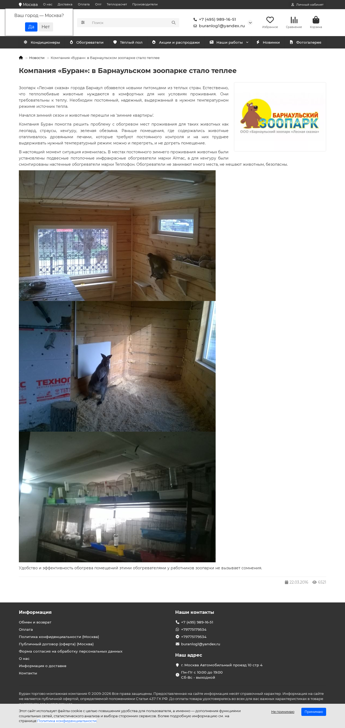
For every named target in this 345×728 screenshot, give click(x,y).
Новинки (271, 42)
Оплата (84, 4)
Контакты (28, 673)
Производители (145, 4)
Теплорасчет (117, 4)
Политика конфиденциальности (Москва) (59, 637)
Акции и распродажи (179, 42)
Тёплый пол (131, 42)
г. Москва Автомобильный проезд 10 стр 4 (222, 665)
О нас (47, 4)
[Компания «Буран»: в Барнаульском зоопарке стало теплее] (280, 116)
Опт (98, 4)
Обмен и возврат (35, 622)
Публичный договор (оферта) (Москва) (56, 644)
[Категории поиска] (83, 22)
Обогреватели (90, 42)
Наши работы (229, 42)
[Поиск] (173, 22)
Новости (36, 58)
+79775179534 (193, 629)
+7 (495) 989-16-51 (217, 19)
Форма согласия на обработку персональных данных (70, 651)
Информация (35, 612)
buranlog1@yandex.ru (222, 25)
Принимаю (314, 712)
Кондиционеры (45, 42)
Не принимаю (282, 712)
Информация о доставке (42, 666)
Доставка (65, 4)
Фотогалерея (308, 42)
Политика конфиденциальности (66, 721)
